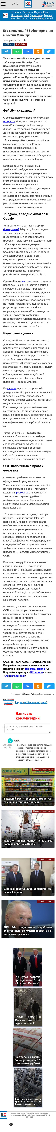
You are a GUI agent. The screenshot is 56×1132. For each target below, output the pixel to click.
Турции (48, 15)
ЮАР (26, 15)
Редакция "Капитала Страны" (31, 702)
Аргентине (36, 15)
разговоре (22, 492)
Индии (38, 12)
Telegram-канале (35, 669)
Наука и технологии (43, 769)
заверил (26, 281)
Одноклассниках (15, 676)
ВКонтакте (36, 672)
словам (11, 388)
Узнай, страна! (45, 859)
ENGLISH (15, 4)
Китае (46, 12)
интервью (9, 121)
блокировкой (11, 229)
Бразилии (17, 15)
